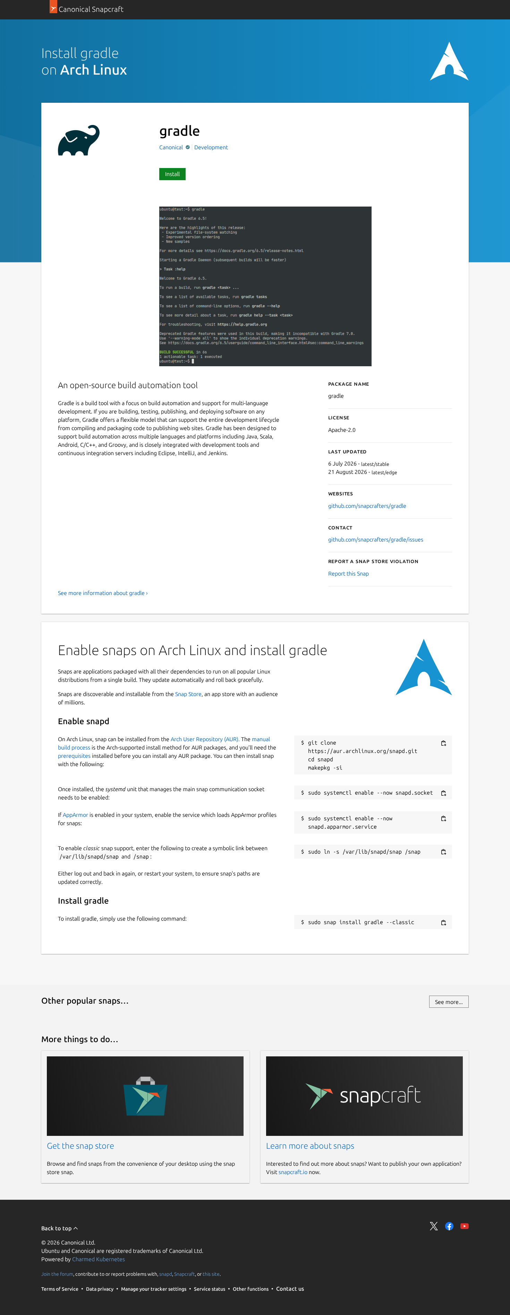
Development (211, 147)
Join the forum (57, 1274)
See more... (449, 1002)
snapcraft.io (293, 1172)
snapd (165, 1274)
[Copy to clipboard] (443, 743)
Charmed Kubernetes (98, 1259)
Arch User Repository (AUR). (205, 739)
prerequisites (74, 756)
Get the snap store (80, 1145)
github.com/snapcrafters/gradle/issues (375, 539)
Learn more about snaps (310, 1145)
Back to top (57, 1228)
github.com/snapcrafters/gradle (367, 506)
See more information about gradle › (103, 593)
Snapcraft (184, 1274)
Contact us (290, 1288)
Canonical (171, 147)
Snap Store (188, 694)
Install (172, 174)
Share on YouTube (464, 1226)
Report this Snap (348, 573)
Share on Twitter (434, 1226)
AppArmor (75, 815)
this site (211, 1274)
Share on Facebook (449, 1226)
